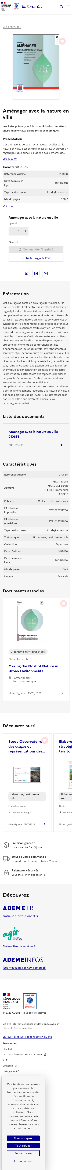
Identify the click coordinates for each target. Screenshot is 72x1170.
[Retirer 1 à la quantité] (11, 231)
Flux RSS (7, 1049)
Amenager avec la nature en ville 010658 (33, 434)
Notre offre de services (18, 946)
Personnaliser (23, 1153)
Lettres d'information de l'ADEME (23, 1054)
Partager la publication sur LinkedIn (36, 273)
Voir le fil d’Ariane (12, 26)
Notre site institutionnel (19, 916)
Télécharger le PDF (38, 258)
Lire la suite (10, 159)
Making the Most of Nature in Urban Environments (33, 668)
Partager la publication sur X (26, 273)
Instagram (9, 1071)
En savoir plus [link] (23, 1161)
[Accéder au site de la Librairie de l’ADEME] (32, 7)
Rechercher (61, 6)
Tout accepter (23, 1138)
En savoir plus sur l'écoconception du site (27, 1037)
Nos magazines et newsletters (22, 968)
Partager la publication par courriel (45, 273)
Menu (68, 6)
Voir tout (8, 206)
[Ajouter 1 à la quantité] (25, 231)
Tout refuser (23, 1146)
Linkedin (8, 1066)
